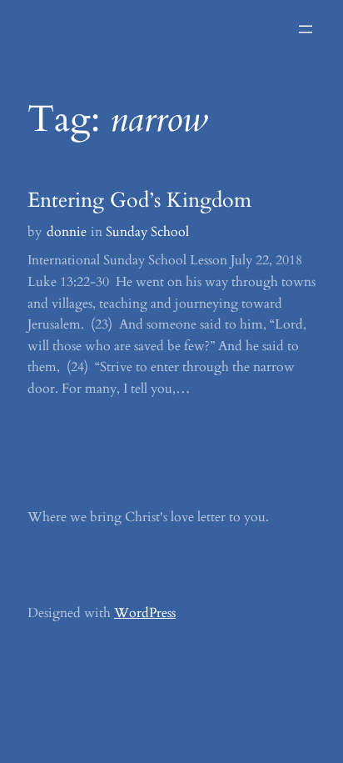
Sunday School (147, 232)
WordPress (145, 613)
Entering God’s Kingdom (139, 200)
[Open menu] (306, 29)
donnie (67, 232)
